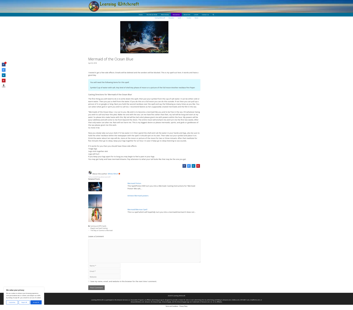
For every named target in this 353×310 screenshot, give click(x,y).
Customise (12, 302)
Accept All (36, 302)
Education (171, 18)
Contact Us (205, 15)
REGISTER (187, 15)
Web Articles (165, 15)
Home (141, 15)
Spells (179, 18)
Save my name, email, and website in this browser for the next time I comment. (123, 281)
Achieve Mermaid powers (138, 195)
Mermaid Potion (134, 183)
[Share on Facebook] (184, 167)
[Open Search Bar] (213, 14)
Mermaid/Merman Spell (137, 209)
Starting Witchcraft (160, 18)
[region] (24, 296)
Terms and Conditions (172, 306)
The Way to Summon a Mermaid (101, 230)
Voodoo (189, 18)
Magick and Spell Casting (99, 228)
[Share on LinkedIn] (4, 76)
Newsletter (176, 15)
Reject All (24, 302)
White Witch (113, 174)
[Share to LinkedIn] (193, 167)
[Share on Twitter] (189, 167)
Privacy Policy (183, 306)
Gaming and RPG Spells (98, 226)
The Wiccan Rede (151, 15)
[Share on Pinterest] (198, 167)
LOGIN (196, 15)
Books (196, 18)
